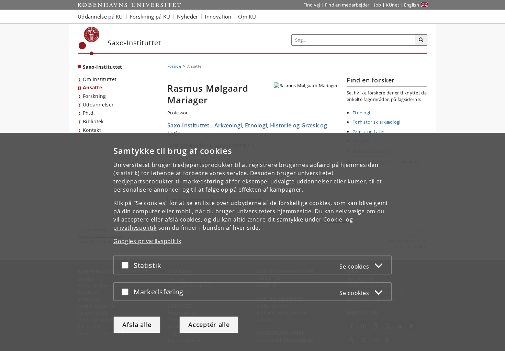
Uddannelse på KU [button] (100, 16)
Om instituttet (99, 79)
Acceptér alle (208, 324)
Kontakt (92, 130)
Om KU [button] (247, 16)
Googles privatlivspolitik (147, 241)
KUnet (392, 5)
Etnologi (361, 113)
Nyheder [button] (187, 16)
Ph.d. (89, 113)
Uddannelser (98, 104)
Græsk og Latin (368, 131)
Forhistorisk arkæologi (376, 122)
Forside (174, 66)
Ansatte (92, 87)
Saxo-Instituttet (102, 67)
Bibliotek (93, 121)
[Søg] (421, 40)
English (411, 5)
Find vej (311, 5)
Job (377, 5)
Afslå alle (137, 324)
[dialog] (252, 242)
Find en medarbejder (347, 5)
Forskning (94, 96)
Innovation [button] (218, 16)
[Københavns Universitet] (89, 41)
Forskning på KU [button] (150, 16)
